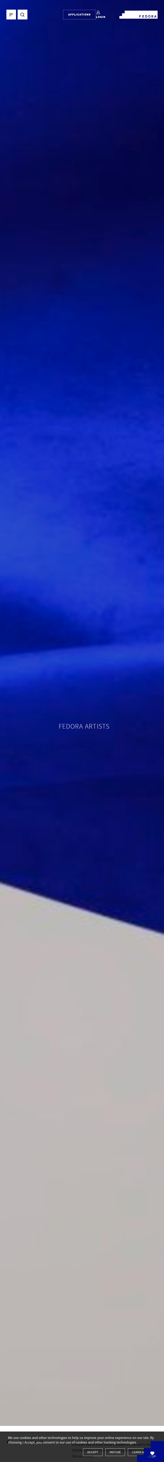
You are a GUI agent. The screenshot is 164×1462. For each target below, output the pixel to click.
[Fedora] (138, 14)
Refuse (115, 1452)
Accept (92, 1452)
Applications (79, 14)
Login (101, 16)
